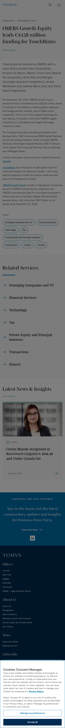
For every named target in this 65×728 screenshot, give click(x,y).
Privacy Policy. (36, 691)
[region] (32, 694)
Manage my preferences (32, 713)
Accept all (32, 722)
